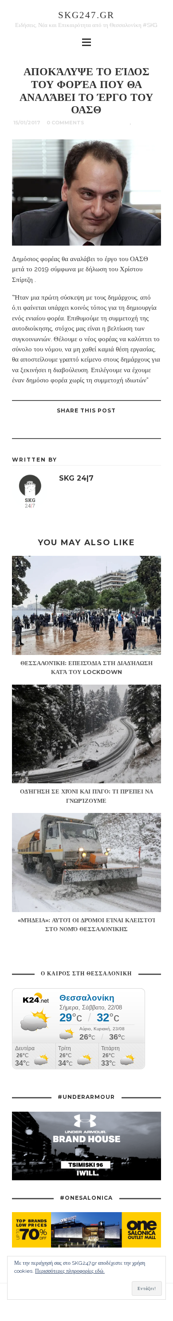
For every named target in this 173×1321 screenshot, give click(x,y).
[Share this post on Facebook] (119, 428)
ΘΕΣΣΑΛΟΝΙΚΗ (110, 122)
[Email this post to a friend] (52, 428)
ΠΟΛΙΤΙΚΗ (146, 122)
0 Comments (65, 122)
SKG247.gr (86, 15)
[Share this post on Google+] (75, 428)
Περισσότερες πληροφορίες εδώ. (70, 1271)
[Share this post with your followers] (97, 428)
